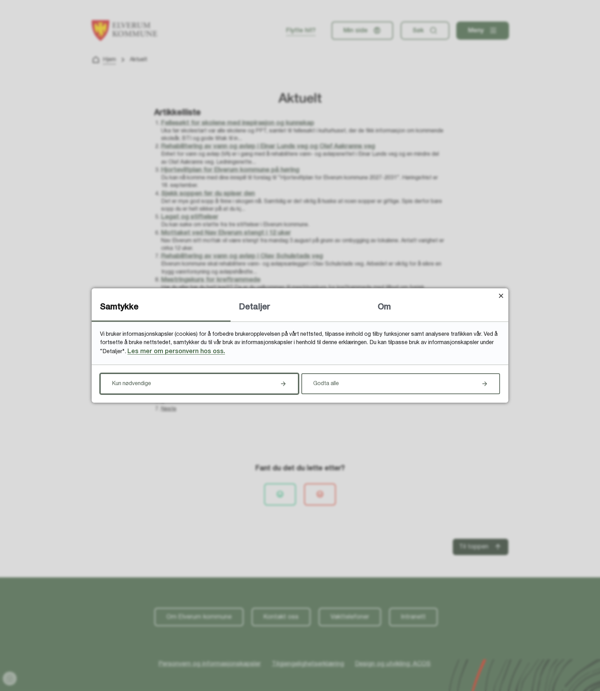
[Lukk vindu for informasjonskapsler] (501, 295)
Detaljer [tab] (254, 307)
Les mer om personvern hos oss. (176, 351)
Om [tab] (384, 307)
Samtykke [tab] (119, 307)
